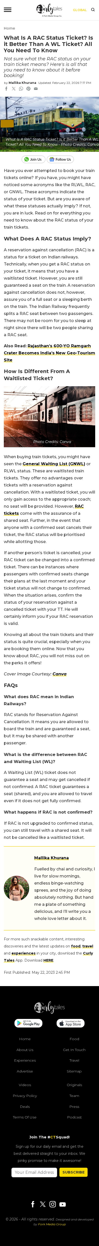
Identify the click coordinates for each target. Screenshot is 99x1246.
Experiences (25, 1060)
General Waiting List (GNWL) (54, 463)
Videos (25, 1085)
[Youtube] (62, 1204)
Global (80, 10)
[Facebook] (33, 1204)
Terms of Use (25, 1117)
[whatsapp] (21, 89)
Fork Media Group (52, 1224)
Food (74, 1039)
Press (74, 1106)
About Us (24, 1049)
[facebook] (6, 89)
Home (9, 28)
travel (87, 946)
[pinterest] (28, 89)
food (75, 946)
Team (74, 1095)
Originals (74, 1085)
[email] (36, 89)
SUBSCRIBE (73, 1172)
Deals (25, 1106)
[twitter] (14, 89)
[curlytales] (49, 1012)
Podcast (74, 1117)
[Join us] (34, 159)
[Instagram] (53, 1204)
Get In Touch (74, 1049)
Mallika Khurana (22, 83)
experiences (23, 953)
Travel (74, 1060)
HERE (48, 960)
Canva (60, 674)
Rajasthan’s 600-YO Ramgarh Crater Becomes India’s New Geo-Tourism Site (49, 353)
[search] (93, 10)
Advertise (25, 1071)
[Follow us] (62, 159)
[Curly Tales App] (28, 1024)
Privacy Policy (25, 1095)
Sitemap (74, 1071)
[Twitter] (43, 1204)
